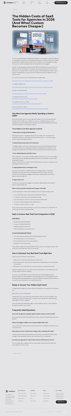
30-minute (21, 293)
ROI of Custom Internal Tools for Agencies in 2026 (24, 98)
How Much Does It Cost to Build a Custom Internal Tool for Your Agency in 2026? (32, 81)
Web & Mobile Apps (22, 396)
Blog (53, 2)
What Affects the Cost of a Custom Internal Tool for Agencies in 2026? (30, 108)
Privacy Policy (46, 393)
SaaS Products (21, 398)
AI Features (20, 401)
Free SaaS (47, 2)
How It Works (24, 2)
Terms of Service (47, 396)
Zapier (26, 121)
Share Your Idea (35, 383)
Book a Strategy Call (61, 2)
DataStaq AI (17, 274)
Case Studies (39, 2)
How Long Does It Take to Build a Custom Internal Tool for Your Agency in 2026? (32, 87)
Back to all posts (17, 353)
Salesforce (37, 121)
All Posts (15, 9)
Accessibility (46, 401)
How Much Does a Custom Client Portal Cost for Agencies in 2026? (29, 93)
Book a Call (33, 401)
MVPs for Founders (22, 393)
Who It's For (32, 2)
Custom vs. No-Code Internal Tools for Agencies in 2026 (26, 103)
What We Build (16, 2)
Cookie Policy (46, 398)
